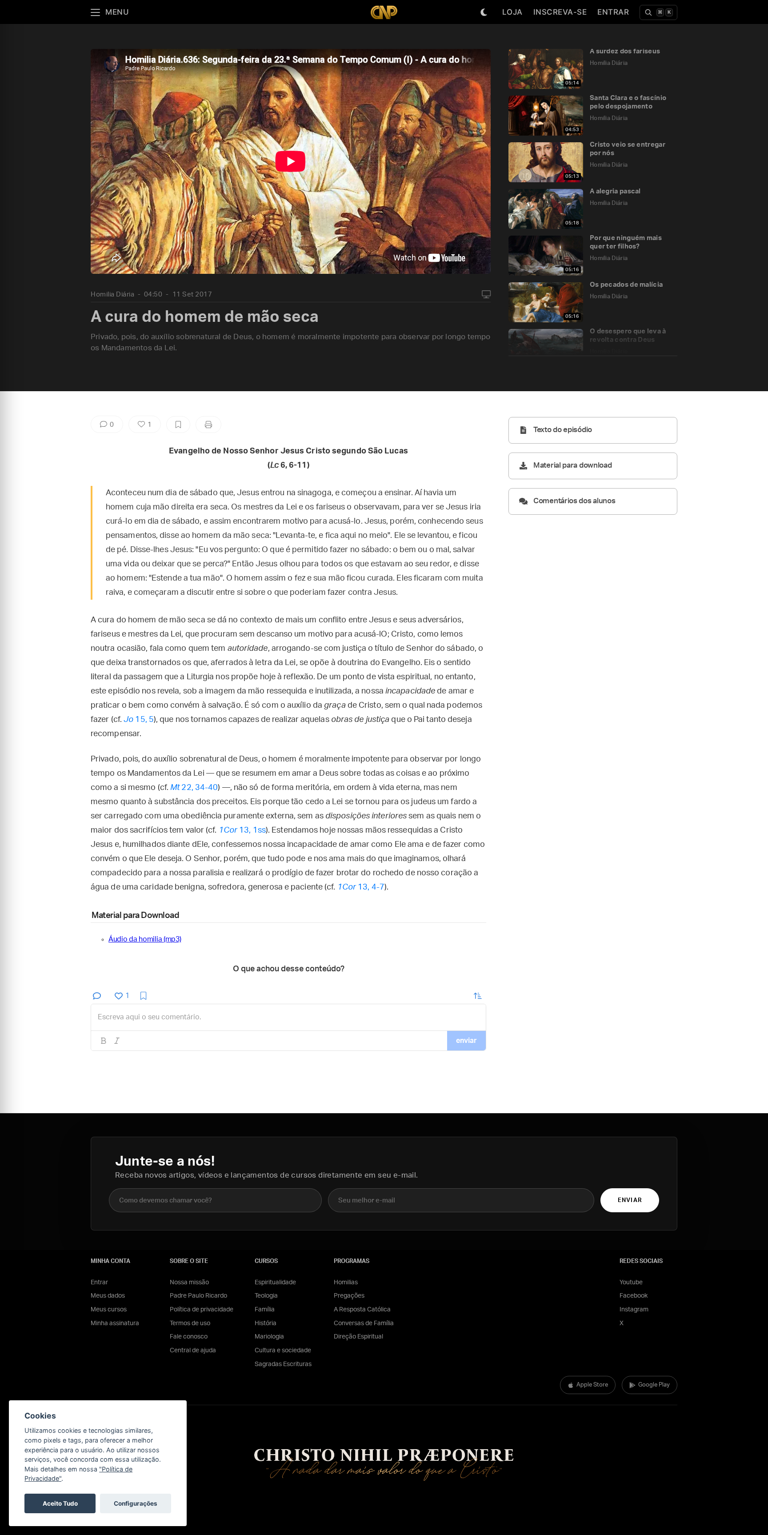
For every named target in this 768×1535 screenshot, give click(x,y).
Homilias (346, 1282)
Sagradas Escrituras (283, 1364)
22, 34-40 (194, 788)
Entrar (613, 12)
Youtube (631, 1282)
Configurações (135, 1503)
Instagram (634, 1310)
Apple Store (592, 1385)
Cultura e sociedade (283, 1350)
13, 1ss (242, 830)
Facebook (634, 1296)
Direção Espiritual (358, 1337)
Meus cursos (109, 1310)
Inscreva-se (560, 12)
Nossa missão (189, 1282)
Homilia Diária (112, 294)
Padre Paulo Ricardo (198, 1296)
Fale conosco (189, 1337)
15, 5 (139, 720)
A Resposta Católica (362, 1310)
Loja (512, 12)
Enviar (629, 1200)
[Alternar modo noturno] (484, 12)
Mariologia (269, 1337)
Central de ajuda (193, 1350)
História (265, 1323)
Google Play (654, 1385)
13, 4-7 (360, 887)
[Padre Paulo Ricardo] (384, 12)
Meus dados (108, 1296)
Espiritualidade (275, 1282)
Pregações (349, 1296)
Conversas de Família (364, 1323)
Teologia (266, 1296)
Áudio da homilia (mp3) (144, 939)
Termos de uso (190, 1323)
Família (265, 1310)
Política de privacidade (201, 1310)
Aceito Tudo (60, 1503)
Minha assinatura (115, 1323)
